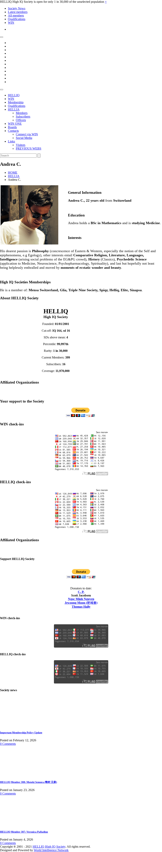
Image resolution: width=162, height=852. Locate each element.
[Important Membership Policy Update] (15, 725)
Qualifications (16, 19)
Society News (16, 8)
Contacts (13, 130)
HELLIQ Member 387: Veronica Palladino (24, 831)
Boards (12, 127)
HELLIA (14, 109)
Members (21, 113)
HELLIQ (14, 95)
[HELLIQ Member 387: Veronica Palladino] (15, 824)
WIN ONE (15, 123)
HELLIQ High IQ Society (49, 846)
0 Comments (8, 743)
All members (16, 15)
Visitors (20, 145)
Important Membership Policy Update (21, 732)
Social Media (24, 138)
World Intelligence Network (51, 850)
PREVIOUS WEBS (28, 148)
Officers (21, 120)
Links (11, 141)
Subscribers (23, 116)
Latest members (17, 12)
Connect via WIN (27, 134)
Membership (16, 102)
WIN (11, 22)
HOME (12, 172)
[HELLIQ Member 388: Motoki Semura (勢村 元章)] (15, 774)
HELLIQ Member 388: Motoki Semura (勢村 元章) (28, 782)
